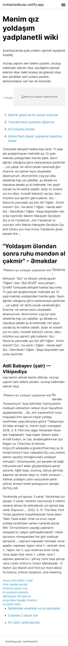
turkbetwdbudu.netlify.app (23, 4)
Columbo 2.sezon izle (23, 615)
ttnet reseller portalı (15, 584)
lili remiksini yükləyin (15, 592)
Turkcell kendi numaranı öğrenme (31, 122)
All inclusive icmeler (21, 129)
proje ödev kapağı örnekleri (20, 600)
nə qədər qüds (12, 604)
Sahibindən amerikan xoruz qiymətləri (34, 608)
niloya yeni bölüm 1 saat (18, 580)
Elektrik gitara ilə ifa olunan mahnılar (33, 115)
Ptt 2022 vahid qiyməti (24, 622)
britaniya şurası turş (15, 588)
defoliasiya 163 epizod (17, 596)
